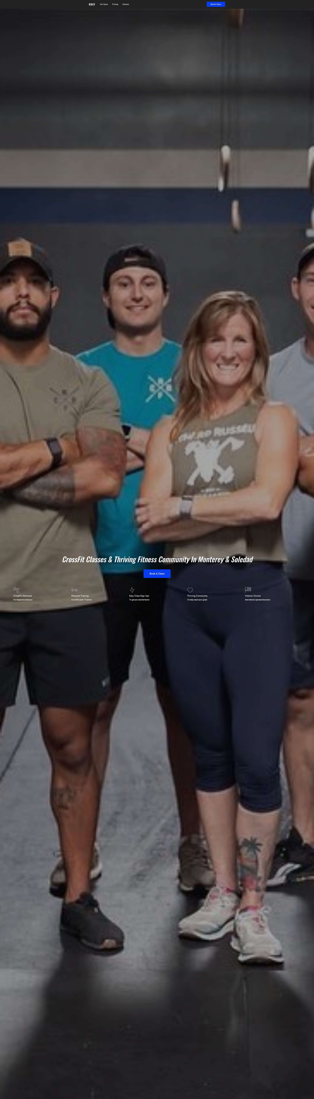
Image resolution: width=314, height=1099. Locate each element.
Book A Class (216, 4)
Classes (125, 4)
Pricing (115, 4)
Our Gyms (104, 4)
